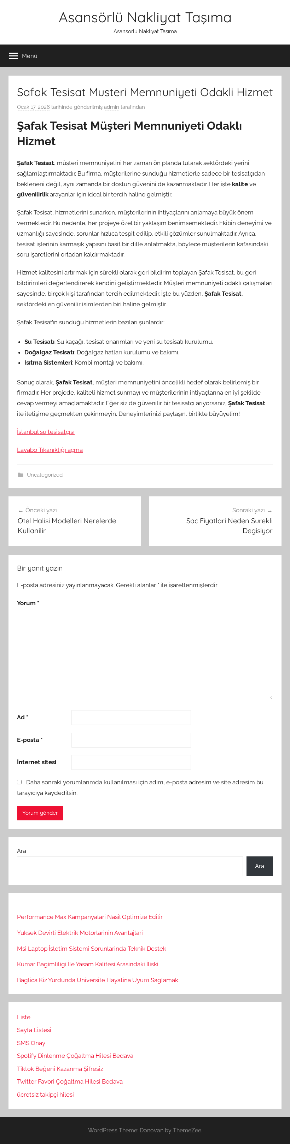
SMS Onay (31, 1042)
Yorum (28, 603)
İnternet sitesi (36, 762)
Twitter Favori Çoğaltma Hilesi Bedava (70, 1081)
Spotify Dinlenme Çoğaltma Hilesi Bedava (75, 1055)
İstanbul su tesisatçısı (46, 431)
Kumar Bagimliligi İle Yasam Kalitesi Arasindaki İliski (87, 964)
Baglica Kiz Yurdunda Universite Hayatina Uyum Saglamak (97, 980)
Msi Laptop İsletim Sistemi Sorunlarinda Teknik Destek (91, 948)
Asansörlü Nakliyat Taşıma (145, 17)
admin (111, 107)
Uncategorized (45, 475)
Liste (23, 1017)
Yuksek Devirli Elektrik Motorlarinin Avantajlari (80, 932)
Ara (21, 850)
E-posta (30, 739)
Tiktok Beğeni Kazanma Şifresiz (60, 1068)
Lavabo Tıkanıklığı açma (50, 449)
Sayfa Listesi (34, 1029)
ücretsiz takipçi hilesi (45, 1094)
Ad (22, 717)
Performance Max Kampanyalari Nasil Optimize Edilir (90, 916)
